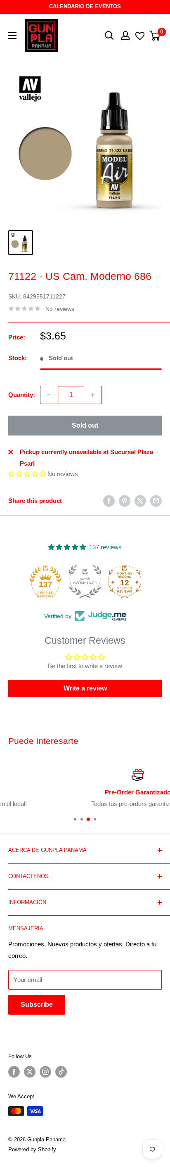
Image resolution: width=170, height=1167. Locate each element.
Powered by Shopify (32, 1149)
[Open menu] (12, 35)
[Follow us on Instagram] (45, 1072)
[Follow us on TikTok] (61, 1072)
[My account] (125, 35)
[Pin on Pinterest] (124, 501)
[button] (27, 473)
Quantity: (21, 394)
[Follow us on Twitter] (29, 1072)
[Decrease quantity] (49, 395)
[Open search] (109, 35)
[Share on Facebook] (109, 501)
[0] (155, 36)
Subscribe (37, 1004)
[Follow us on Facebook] (14, 1072)
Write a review (85, 688)
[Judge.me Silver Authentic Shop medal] (85, 581)
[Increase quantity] (93, 395)
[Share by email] (156, 501)
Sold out (85, 425)
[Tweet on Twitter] (140, 501)
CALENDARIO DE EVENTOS (85, 6)
